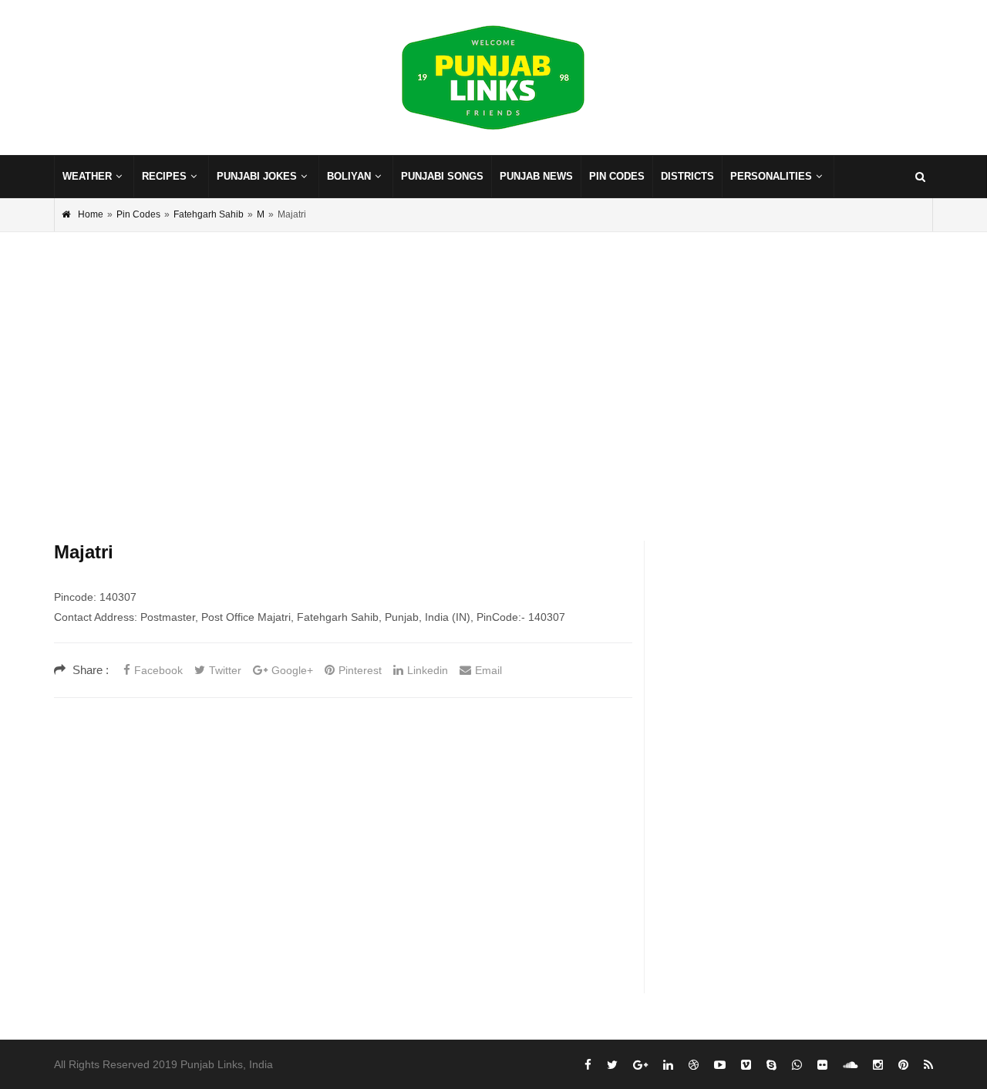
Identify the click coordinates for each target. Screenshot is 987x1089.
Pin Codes (617, 176)
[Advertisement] (493, 363)
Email (488, 670)
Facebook (158, 670)
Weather (87, 176)
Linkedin (427, 670)
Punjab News (536, 176)
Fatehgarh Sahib (208, 214)
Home (90, 214)
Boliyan (349, 176)
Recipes (164, 176)
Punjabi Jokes (257, 176)
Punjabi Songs (442, 176)
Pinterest (360, 670)
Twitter (225, 670)
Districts (687, 176)
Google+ (292, 670)
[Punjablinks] (493, 78)
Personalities (771, 176)
